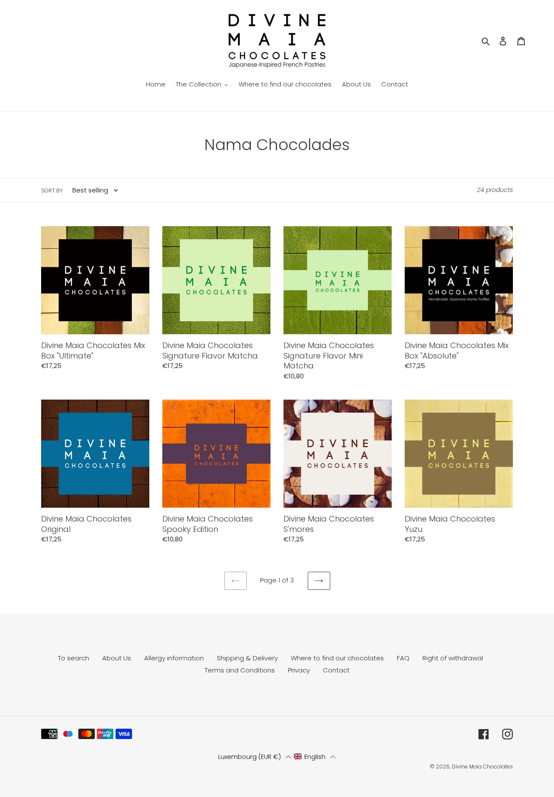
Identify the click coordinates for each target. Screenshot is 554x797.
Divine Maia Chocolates (482, 766)
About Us (116, 658)
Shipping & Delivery (247, 658)
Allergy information (174, 658)
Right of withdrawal (452, 658)
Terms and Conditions (240, 670)
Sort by (52, 190)
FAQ (403, 658)
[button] (255, 757)
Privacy (299, 670)
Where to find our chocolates (337, 658)
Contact (336, 670)
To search (73, 658)
